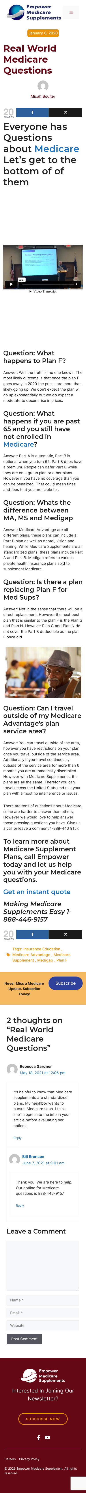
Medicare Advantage (31, 954)
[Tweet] (65, 112)
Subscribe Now (43, 1419)
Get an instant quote (37, 892)
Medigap (45, 960)
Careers (10, 1459)
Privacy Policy (29, 1459)
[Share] (32, 112)
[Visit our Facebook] (38, 1437)
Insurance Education (41, 949)
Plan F (61, 960)
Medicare (56, 149)
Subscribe (66, 983)
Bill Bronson (33, 1156)
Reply (17, 1138)
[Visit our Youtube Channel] (47, 1437)
